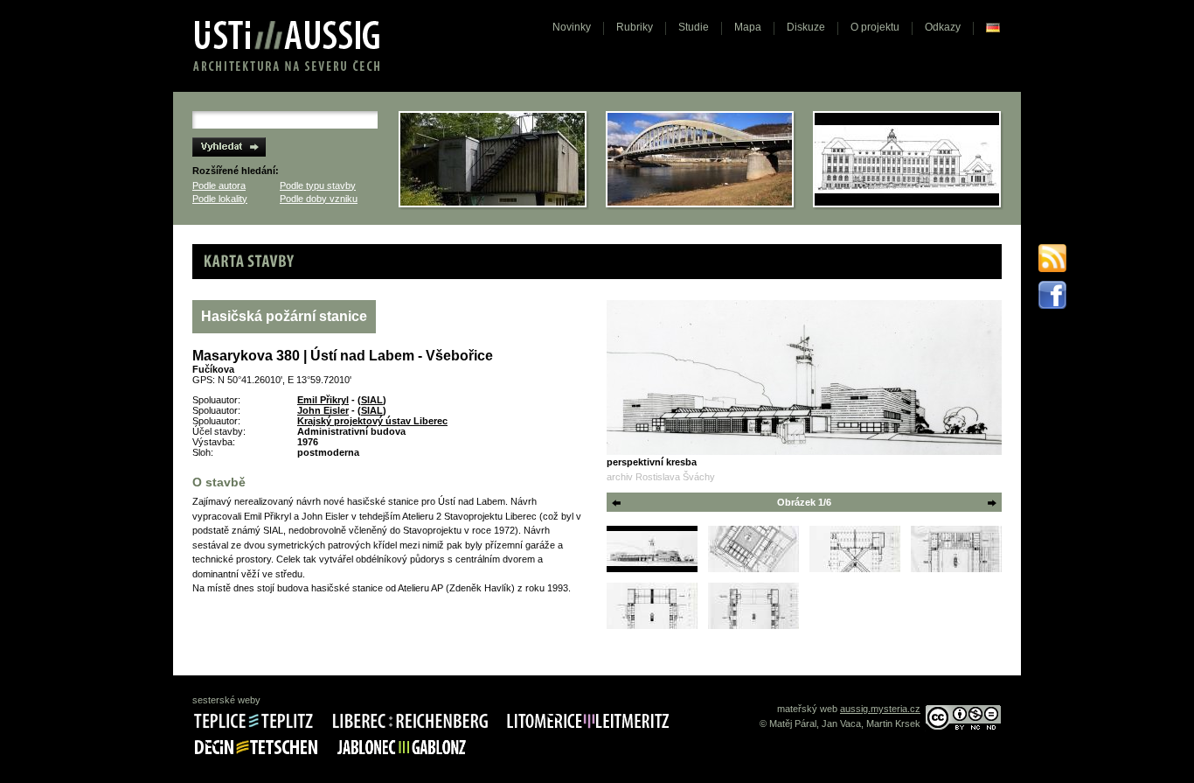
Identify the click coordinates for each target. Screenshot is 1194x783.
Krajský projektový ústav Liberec (372, 421)
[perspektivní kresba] (804, 377)
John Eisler (323, 410)
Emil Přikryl (323, 400)
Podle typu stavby (318, 185)
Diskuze (806, 27)
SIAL (372, 400)
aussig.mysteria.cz (880, 708)
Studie (693, 27)
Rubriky (634, 27)
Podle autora (219, 185)
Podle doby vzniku (319, 198)
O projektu (874, 27)
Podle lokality (219, 198)
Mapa (747, 27)
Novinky (571, 27)
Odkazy (943, 27)
